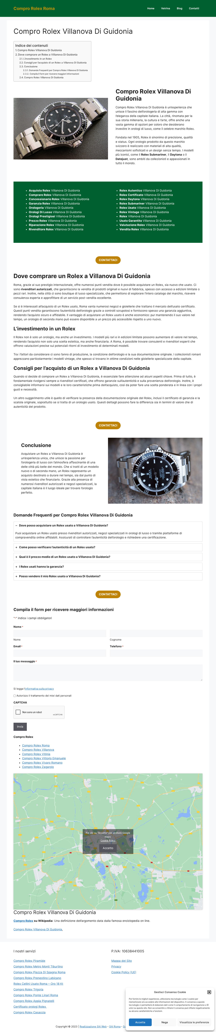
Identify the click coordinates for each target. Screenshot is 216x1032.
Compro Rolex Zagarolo (38, 767)
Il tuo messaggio (25, 661)
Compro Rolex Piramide (29, 960)
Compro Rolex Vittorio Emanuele (44, 758)
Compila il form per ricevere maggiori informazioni (54, 74)
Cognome (116, 639)
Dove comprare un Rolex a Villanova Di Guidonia (47, 54)
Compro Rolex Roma (34, 8)
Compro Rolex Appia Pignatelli (34, 1001)
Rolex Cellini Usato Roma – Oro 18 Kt (38, 983)
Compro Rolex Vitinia (36, 754)
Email (18, 646)
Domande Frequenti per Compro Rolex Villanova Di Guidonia (58, 70)
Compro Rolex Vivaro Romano (42, 762)
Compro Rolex (23, 920)
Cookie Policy (108, 840)
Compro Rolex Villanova (38, 749)
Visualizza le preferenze (194, 1022)
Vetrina (165, 8)
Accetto (108, 848)
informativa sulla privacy (39, 688)
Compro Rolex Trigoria (28, 989)
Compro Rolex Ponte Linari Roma (36, 995)
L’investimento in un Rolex (37, 58)
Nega (164, 1022)
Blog (179, 8)
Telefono (116, 646)
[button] (209, 992)
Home (150, 8)
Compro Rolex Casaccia (30, 1012)
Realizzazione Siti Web (93, 1026)
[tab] (108, 532)
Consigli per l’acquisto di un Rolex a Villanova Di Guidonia (55, 62)
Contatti (194, 8)
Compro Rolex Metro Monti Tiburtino (38, 966)
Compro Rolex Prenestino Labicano (37, 978)
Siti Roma (114, 1026)
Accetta (140, 1022)
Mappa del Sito (121, 960)
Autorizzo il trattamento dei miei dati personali (44, 695)
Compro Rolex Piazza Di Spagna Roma (39, 972)
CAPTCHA (20, 702)
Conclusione (30, 66)
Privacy (116, 966)
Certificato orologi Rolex (30, 1006)
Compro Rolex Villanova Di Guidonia (40, 50)
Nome (17, 639)
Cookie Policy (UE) (123, 972)
